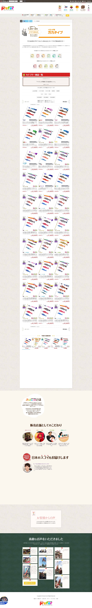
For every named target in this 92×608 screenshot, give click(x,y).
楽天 (1, 1)
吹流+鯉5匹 (52, 97)
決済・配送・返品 (78, 1)
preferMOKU (83, 8)
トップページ (21, 21)
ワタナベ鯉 (48, 91)
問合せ (84, 1)
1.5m (46, 94)
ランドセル (53, 598)
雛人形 (60, 8)
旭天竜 (53, 91)
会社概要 (72, 1)
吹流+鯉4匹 (46, 97)
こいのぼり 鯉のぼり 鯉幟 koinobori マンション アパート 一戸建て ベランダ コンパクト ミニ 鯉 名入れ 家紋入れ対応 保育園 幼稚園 (62, 189)
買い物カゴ (89, 1)
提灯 (89, 8)
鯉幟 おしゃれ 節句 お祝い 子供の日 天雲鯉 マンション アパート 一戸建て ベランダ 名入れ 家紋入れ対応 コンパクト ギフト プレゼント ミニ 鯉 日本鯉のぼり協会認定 (30, 167)
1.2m (50, 94)
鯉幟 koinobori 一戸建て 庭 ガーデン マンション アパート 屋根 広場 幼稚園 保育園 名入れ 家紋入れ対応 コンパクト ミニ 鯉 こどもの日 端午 (30, 145)
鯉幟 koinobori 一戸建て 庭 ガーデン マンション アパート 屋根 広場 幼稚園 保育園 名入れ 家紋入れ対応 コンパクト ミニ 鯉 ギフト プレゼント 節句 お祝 (62, 145)
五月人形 (71, 8)
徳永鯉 (58, 91)
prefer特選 (35, 91)
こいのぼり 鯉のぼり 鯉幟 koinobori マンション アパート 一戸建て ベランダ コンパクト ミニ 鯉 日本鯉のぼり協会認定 (46, 145)
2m (42, 94)
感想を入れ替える (29, 583)
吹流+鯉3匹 (39, 97)
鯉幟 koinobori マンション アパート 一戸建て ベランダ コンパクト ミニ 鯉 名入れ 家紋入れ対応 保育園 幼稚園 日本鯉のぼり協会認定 (46, 167)
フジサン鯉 (41, 91)
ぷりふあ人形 (5, 1)
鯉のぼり (66, 8)
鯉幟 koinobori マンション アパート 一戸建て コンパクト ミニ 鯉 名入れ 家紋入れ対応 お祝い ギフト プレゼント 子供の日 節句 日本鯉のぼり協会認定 (30, 123)
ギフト (77, 8)
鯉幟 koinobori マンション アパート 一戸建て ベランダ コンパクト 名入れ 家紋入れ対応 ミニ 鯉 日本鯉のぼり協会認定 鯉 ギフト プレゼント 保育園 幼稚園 (46, 123)
